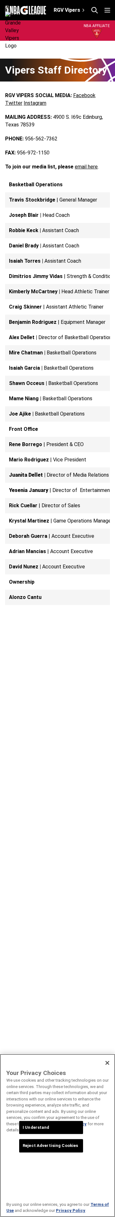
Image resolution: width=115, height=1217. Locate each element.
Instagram (35, 103)
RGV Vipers (67, 10)
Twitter (13, 103)
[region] (57, 1135)
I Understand (36, 1127)
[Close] (107, 1063)
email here (86, 167)
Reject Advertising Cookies (50, 1145)
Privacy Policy (70, 1210)
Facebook (84, 95)
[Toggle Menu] (107, 10)
